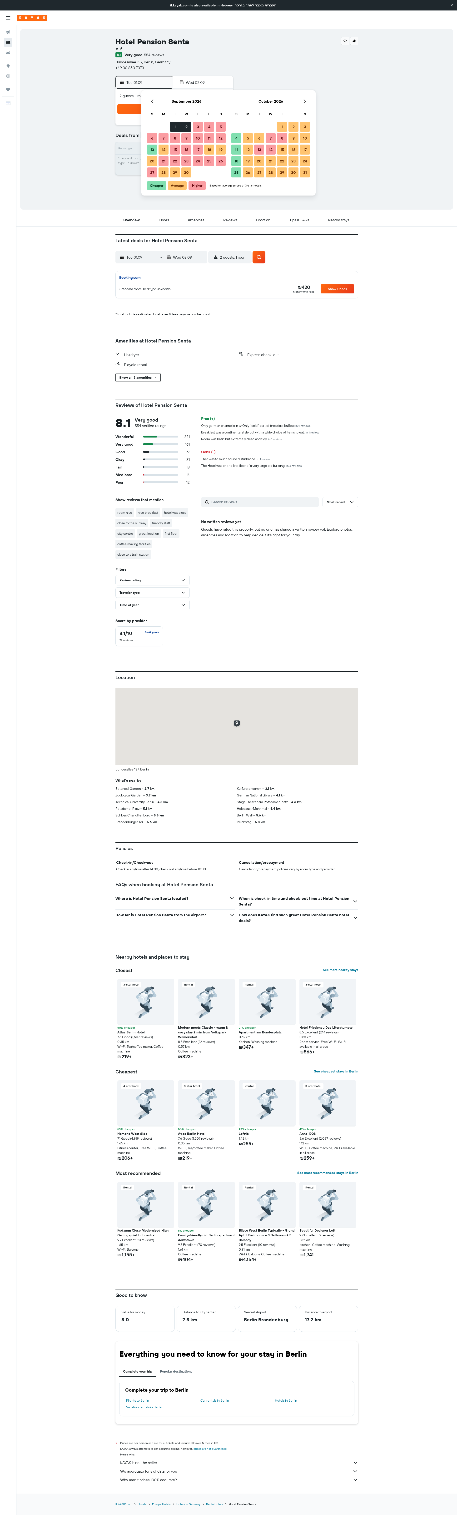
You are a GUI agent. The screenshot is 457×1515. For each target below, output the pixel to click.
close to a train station (133, 554)
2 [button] (186, 126)
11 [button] (209, 138)
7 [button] (163, 138)
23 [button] (186, 161)
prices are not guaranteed (210, 1448)
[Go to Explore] (8, 66)
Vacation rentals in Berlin (144, 1407)
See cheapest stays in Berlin (336, 1071)
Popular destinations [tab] (176, 1371)
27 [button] (152, 172)
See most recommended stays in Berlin (327, 1173)
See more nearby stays (340, 970)
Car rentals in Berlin (214, 1400)
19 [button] (221, 149)
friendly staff (161, 523)
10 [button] (198, 138)
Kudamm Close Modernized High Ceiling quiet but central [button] (143, 1232)
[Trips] (8, 89)
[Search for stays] (8, 42)
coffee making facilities (133, 544)
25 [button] (209, 161)
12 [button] (221, 138)
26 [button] (221, 161)
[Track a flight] (8, 76)
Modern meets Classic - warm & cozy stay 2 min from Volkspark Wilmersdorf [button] (203, 1032)
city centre (125, 533)
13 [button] (152, 149)
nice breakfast (148, 512)
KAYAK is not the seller (138, 1462)
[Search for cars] (8, 52)
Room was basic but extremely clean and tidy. (241, 439)
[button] (452, 5)
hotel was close (175, 512)
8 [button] (175, 138)
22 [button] (175, 161)
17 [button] (197, 149)
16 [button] (186, 149)
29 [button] (175, 172)
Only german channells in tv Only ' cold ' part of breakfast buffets (256, 425)
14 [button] (163, 149)
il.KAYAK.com (123, 1504)
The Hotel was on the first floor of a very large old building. (251, 465)
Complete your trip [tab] (137, 1371)
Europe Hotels (161, 1504)
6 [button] (152, 138)
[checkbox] (139, 636)
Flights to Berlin (137, 1400)
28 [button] (163, 172)
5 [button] (221, 126)
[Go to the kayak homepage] (32, 18)
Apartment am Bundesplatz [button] (260, 1032)
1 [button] (175, 126)
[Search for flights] (8, 32)
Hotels (142, 1504)
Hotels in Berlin (286, 1400)
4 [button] (209, 126)
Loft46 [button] (244, 1134)
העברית (270, 5)
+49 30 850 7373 (129, 67)
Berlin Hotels (214, 1504)
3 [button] (198, 126)
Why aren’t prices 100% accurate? (148, 1479)
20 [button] (152, 161)
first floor (171, 533)
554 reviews (154, 54)
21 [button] (163, 161)
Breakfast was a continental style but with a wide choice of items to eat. (260, 432)
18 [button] (209, 149)
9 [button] (186, 138)
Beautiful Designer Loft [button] (317, 1230)
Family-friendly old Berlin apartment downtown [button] (206, 1237)
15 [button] (175, 149)
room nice (124, 512)
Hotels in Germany (188, 1504)
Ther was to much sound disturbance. (235, 459)
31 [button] (305, 172)
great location (149, 533)
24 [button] (198, 161)
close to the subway (131, 523)
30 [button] (186, 172)
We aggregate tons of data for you (148, 1471)
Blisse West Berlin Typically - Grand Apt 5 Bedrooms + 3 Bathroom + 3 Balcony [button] (267, 1235)
